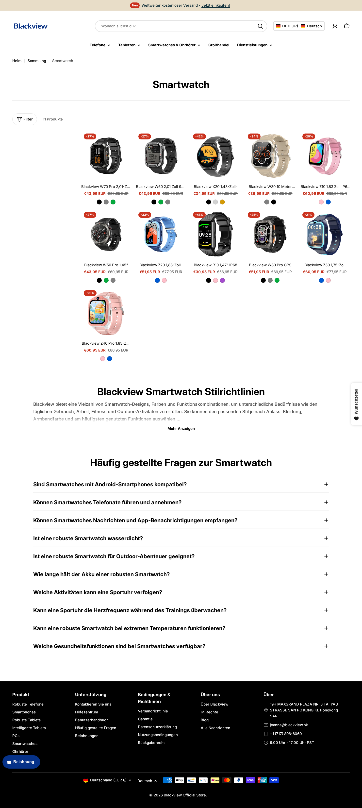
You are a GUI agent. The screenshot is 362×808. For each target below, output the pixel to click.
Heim (16, 60)
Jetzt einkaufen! (215, 5)
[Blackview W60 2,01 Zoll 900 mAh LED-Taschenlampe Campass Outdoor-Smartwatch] (161, 156)
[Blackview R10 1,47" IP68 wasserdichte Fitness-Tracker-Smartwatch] (215, 234)
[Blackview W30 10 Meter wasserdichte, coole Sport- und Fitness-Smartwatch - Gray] (266, 202)
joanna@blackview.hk (289, 725)
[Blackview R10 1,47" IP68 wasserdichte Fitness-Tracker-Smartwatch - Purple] (222, 280)
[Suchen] (260, 26)
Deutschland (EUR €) (108, 780)
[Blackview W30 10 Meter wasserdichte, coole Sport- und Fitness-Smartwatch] (270, 156)
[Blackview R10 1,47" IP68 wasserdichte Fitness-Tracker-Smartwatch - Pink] (215, 280)
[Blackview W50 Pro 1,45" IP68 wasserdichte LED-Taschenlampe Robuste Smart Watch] (106, 234)
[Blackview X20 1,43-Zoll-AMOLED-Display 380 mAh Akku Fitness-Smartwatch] (215, 156)
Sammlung (37, 60)
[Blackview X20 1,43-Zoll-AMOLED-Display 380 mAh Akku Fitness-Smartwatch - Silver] (215, 202)
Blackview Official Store (185, 795)
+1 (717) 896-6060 (286, 733)
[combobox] (181, 26)
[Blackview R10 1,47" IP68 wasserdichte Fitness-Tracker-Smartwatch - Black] (208, 280)
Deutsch (144, 780)
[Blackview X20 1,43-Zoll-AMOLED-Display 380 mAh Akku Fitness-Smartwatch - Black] (208, 202)
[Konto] (335, 26)
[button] (299, 26)
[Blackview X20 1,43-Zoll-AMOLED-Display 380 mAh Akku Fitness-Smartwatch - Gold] (222, 202)
